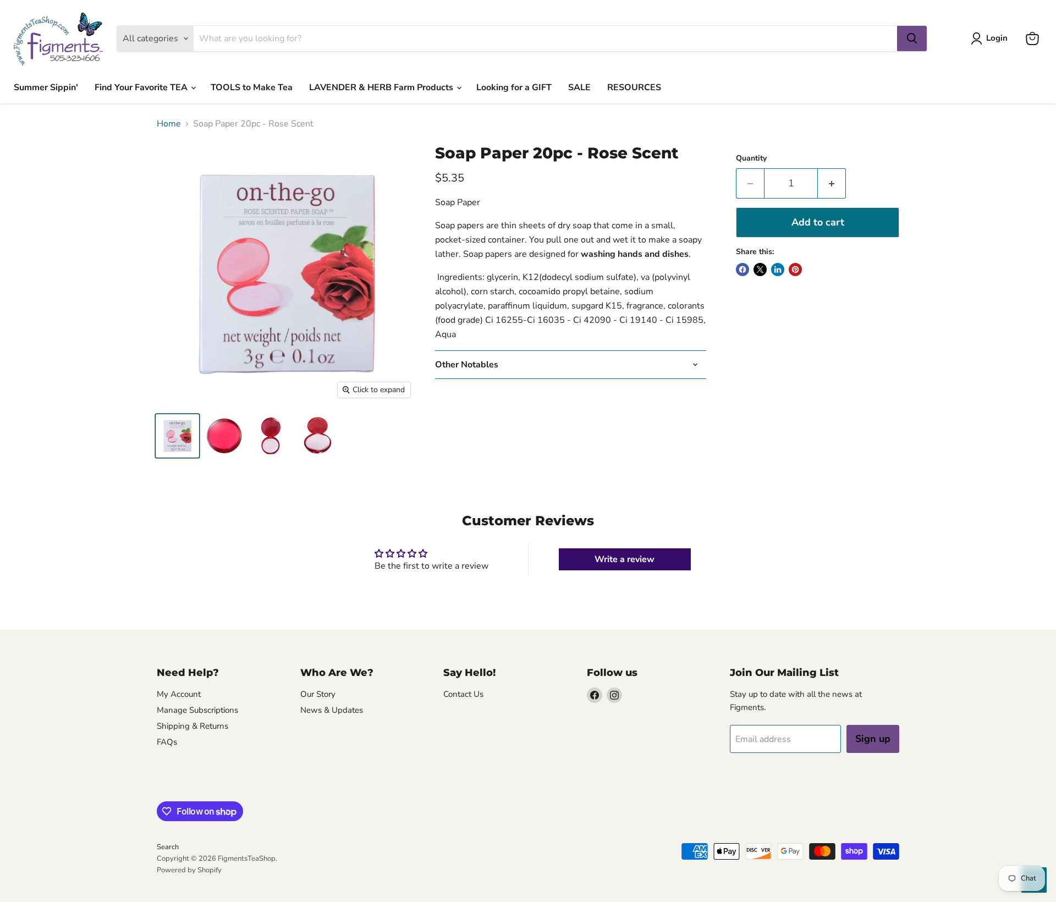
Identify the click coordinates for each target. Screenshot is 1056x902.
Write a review (624, 559)
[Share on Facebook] (742, 269)
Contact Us (463, 694)
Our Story (318, 694)
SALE (579, 87)
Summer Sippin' (46, 87)
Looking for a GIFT (514, 87)
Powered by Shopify (189, 870)
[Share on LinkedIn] (777, 269)
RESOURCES (634, 87)
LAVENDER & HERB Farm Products (382, 87)
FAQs (167, 741)
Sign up (872, 738)
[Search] (912, 38)
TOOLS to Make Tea (252, 87)
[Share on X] (760, 269)
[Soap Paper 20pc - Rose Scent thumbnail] (177, 436)
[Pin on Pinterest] (795, 269)
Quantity (751, 158)
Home (169, 124)
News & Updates (331, 710)
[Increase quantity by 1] (832, 183)
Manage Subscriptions (197, 710)
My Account (179, 694)
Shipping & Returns (192, 726)
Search (168, 847)
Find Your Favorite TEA (142, 87)
